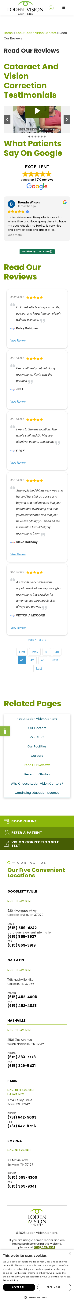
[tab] (29, 136)
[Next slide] (67, 119)
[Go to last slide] (7, 119)
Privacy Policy (10, 1280)
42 (32, 660)
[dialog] (37, 1277)
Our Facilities (37, 746)
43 (42, 660)
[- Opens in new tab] (12, 328)
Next (54, 660)
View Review (18, 340)
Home (8, 33)
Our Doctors (37, 728)
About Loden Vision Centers (36, 33)
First (22, 652)
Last (39, 668)
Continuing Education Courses (37, 793)
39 (46, 652)
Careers (37, 756)
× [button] (69, 1253)
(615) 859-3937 (44, 1247)
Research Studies (37, 774)
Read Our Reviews (37, 765)
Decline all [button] (54, 1287)
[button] (5, 731)
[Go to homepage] (24, 8)
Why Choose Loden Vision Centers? (37, 783)
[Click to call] (51, 7)
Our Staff (37, 737)
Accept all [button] (19, 1287)
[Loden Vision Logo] (37, 1217)
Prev (35, 652)
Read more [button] (15, 235)
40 (57, 652)
